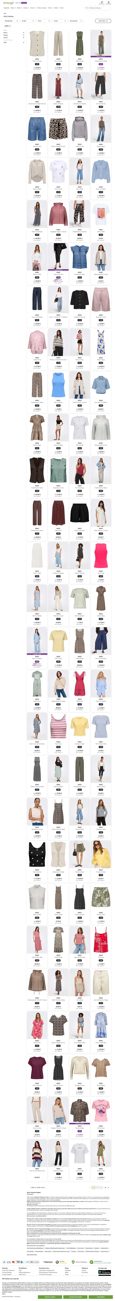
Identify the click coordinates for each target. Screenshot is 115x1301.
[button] (108, 3)
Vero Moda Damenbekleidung (35, 1248)
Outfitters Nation (107, 1234)
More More (81, 1251)
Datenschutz (22, 1274)
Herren (6, 37)
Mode (28, 1243)
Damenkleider (39, 1251)
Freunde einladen (7, 1272)
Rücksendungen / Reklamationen (48, 1272)
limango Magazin (7, 1274)
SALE (5, 42)
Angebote (68, 1270)
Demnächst (85, 1272)
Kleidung (96, 1248)
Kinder (5, 33)
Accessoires (52, 1221)
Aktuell (84, 1270)
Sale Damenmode (32, 1254)
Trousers (73, 1251)
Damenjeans (104, 1248)
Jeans (70, 1197)
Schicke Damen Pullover (92, 1251)
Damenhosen (104, 1251)
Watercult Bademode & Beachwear (55, 1248)
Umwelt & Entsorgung (45, 1274)
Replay (31, 1236)
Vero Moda (93, 1234)
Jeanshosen (48, 1251)
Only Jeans (81, 1248)
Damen (6, 35)
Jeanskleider (30, 1251)
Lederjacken (107, 1220)
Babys (66, 1272)
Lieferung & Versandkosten (46, 1270)
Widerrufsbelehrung (24, 1272)
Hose (36, 1204)
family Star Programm (8, 1270)
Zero (101, 1234)
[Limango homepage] (9, 3)
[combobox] (98, 8)
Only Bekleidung (71, 1248)
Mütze (53, 1230)
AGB (20, 1270)
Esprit (98, 1234)
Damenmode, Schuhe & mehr (61, 1251)
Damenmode (89, 1248)
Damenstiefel (39, 1230)
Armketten (74, 1221)
